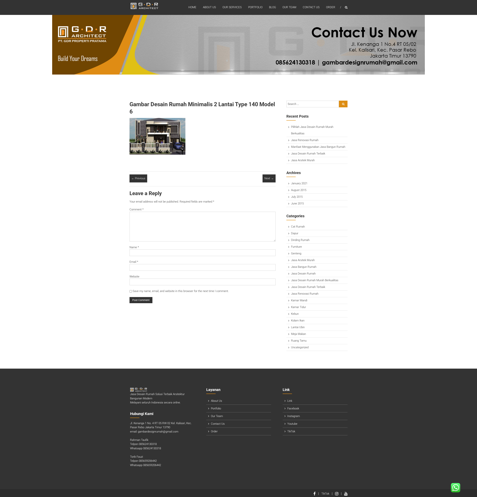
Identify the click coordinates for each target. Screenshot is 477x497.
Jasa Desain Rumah (303, 273)
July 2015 (297, 196)
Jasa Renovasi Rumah (304, 140)
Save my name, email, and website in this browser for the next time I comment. (181, 291)
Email (133, 262)
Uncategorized (300, 347)
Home (192, 7)
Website (134, 276)
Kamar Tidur (298, 307)
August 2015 (298, 190)
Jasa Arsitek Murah (303, 160)
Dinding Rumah (300, 240)
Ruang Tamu (299, 340)
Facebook (293, 408)
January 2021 (299, 183)
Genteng (296, 253)
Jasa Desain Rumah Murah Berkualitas (314, 280)
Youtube (292, 423)
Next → (269, 178)
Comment (136, 209)
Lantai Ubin (298, 327)
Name (134, 247)
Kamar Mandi (299, 300)
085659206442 (148, 461)
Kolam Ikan (297, 320)
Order (330, 7)
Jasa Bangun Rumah (303, 267)
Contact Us (311, 7)
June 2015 (297, 203)
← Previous (138, 178)
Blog (272, 7)
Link (289, 401)
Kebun (295, 313)
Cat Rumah (298, 226)
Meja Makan (298, 334)
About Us (209, 7)
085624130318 (148, 444)
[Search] (343, 104)
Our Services (232, 7)
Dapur (294, 233)
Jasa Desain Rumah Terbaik (308, 153)
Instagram (293, 416)
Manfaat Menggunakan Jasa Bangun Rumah (318, 147)
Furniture (296, 246)
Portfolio (255, 7)
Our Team (289, 7)
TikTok (291, 431)
